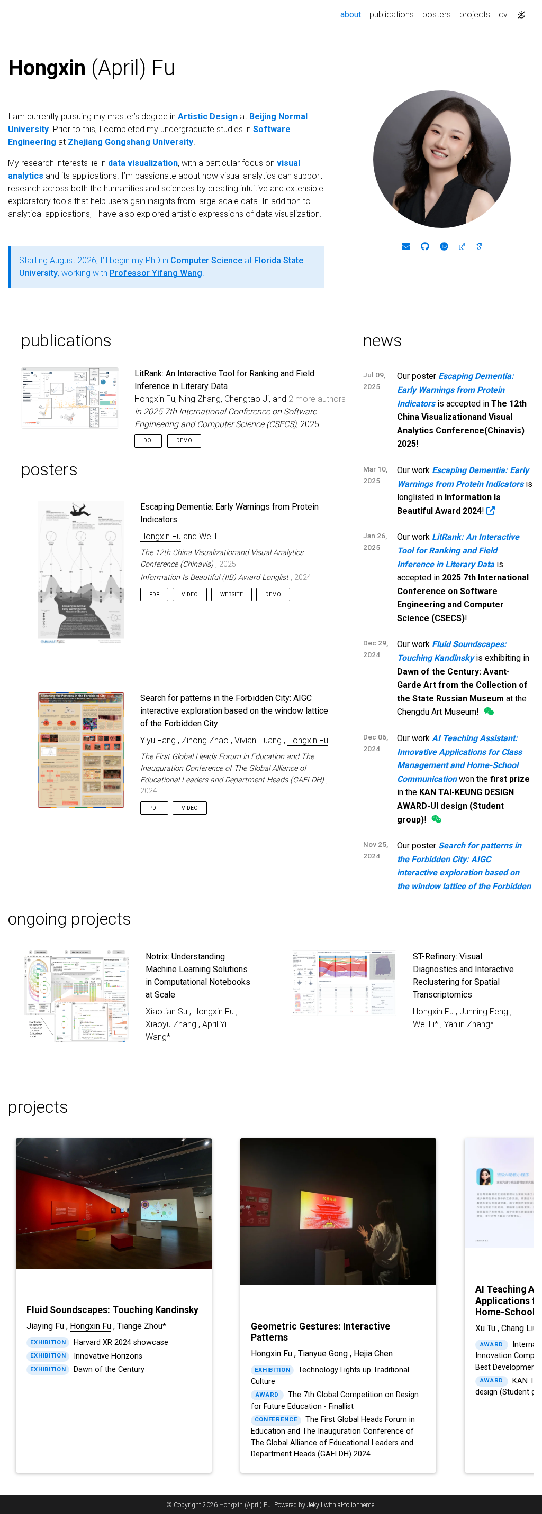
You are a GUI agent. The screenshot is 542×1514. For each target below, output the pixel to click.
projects (474, 15)
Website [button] (231, 594)
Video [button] (190, 594)
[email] (406, 247)
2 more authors (317, 399)
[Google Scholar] (479, 247)
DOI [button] (148, 440)
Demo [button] (184, 440)
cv (503, 15)
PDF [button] (154, 594)
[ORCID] (444, 247)
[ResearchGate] (462, 247)
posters (436, 15)
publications (391, 15)
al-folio (347, 1505)
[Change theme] (519, 11)
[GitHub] (425, 247)
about (352, 14)
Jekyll (314, 1505)
